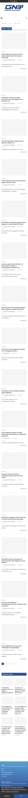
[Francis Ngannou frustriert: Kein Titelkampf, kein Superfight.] (14, 632)
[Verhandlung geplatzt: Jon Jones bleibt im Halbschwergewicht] (7, 682)
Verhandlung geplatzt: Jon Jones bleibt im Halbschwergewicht (7, 690)
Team (3, 768)
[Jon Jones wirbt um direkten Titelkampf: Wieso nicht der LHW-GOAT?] (14, 460)
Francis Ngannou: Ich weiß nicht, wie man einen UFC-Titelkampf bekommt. (7, 710)
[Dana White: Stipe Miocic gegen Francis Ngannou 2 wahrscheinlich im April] (14, 209)
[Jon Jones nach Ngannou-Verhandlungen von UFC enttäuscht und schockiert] (14, 589)
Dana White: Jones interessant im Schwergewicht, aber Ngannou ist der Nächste (13, 560)
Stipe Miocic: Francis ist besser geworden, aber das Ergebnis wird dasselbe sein (12, 99)
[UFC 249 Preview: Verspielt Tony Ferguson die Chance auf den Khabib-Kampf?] (7, 721)
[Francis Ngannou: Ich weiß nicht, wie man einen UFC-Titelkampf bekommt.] (7, 700)
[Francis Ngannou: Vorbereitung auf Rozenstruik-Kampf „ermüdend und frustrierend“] (20, 721)
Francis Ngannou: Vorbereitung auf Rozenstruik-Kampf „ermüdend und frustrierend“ (20, 730)
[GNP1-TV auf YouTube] (14, 1)
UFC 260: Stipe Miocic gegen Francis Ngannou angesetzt (13, 142)
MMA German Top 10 (6, 785)
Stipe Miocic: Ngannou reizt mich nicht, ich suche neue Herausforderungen (14, 518)
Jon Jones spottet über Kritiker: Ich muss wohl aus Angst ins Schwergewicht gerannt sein (12, 265)
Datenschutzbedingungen (7, 772)
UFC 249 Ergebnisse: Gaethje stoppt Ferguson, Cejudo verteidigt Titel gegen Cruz (20, 710)
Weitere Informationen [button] (13, 791)
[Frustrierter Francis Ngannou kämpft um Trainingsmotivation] (14, 335)
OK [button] (21, 796)
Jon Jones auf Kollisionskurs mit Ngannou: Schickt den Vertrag (20, 690)
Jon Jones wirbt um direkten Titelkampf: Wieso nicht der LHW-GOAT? (12, 475)
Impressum (4, 776)
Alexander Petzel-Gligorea (9, 60)
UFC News (4, 51)
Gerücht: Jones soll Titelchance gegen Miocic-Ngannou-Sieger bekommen (13, 308)
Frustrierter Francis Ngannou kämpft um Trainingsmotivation (13, 350)
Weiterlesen (23, 68)
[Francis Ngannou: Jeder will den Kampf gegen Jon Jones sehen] (14, 167)
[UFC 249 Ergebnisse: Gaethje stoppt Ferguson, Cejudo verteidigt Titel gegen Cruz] (20, 700)
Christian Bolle (6, 353)
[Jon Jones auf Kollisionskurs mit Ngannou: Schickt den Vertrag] (20, 682)
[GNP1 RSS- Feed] (16, 1)
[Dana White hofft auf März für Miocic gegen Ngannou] (14, 377)
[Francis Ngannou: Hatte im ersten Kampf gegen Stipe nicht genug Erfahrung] (14, 40)
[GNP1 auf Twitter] (12, 1)
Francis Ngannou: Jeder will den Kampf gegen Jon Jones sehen (14, 181)
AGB (3, 770)
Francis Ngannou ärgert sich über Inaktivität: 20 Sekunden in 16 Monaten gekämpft (14, 434)
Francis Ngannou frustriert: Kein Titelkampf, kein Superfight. (12, 646)
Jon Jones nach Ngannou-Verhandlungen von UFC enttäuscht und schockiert (14, 604)
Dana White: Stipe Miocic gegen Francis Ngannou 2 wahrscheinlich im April (14, 223)
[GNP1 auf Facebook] (10, 1)
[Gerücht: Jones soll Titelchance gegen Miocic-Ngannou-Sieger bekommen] (14, 294)
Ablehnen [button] (7, 796)
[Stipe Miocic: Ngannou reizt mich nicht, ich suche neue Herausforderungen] (14, 504)
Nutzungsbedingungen (7, 774)
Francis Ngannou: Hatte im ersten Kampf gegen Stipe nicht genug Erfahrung (12, 55)
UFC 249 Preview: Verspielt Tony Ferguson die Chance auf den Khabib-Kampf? (7, 730)
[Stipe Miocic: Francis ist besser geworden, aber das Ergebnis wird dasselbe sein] (14, 84)
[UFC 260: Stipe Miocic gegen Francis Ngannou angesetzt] (14, 127)
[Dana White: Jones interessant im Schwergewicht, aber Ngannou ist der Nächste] (14, 545)
